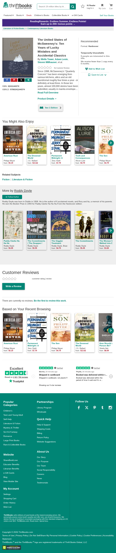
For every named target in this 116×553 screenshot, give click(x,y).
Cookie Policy (76, 535)
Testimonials (42, 483)
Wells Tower (47, 59)
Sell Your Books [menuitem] (107, 15)
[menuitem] (91, 6)
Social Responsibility (46, 470)
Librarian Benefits (11, 469)
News (39, 478)
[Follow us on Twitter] (86, 407)
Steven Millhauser (47, 62)
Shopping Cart (9, 498)
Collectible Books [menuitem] (59, 15)
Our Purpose (42, 461)
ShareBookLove (10, 460)
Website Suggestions (46, 442)
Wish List (7, 507)
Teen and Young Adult (13, 415)
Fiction (6, 179)
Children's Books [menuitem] (41, 15)
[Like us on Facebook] (78, 407)
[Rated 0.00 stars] (45, 68)
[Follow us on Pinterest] (94, 407)
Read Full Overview (48, 92)
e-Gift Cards (8, 473)
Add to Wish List (97, 69)
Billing (39, 433)
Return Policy (43, 437)
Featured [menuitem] (8, 15)
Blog (5, 477)
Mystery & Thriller (11, 428)
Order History (9, 503)
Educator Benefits (11, 464)
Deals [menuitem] (29, 15)
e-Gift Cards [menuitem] (77, 15)
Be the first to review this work (50, 301)
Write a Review (13, 286)
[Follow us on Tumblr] (102, 407)
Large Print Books (11, 440)
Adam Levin (61, 59)
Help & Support (44, 425)
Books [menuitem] (19, 15)
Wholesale (41, 412)
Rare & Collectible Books (14, 445)
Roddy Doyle (23, 190)
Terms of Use (8, 535)
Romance (7, 436)
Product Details (46, 98)
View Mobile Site (10, 481)
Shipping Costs (43, 429)
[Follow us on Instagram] (110, 407)
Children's (7, 411)
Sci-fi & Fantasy (10, 432)
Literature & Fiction (22, 179)
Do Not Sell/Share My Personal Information (49, 535)
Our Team (41, 466)
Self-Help (7, 419)
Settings (7, 494)
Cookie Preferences (92, 535)
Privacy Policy (22, 535)
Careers (40, 474)
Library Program (44, 407)
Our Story (41, 457)
